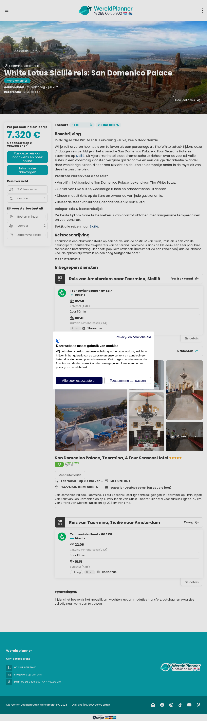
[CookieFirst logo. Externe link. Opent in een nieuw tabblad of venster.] (58, 341)
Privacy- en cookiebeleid (133, 337)
